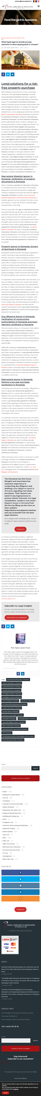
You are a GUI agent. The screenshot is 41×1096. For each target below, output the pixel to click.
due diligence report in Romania (11, 697)
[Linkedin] (22, 673)
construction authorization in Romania (18, 679)
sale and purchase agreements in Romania (14, 729)
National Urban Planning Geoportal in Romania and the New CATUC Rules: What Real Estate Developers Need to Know (20, 969)
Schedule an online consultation (20, 778)
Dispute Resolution (8, 807)
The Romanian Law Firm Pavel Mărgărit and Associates (18, 736)
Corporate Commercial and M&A (13, 804)
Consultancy (6, 801)
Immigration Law (8, 822)
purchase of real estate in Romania (12, 715)
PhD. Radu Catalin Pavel (11, 48)
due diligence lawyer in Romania (11, 694)
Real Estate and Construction (15, 38)
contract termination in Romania (11, 687)
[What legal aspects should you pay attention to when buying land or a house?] (20, 60)
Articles (3, 38)
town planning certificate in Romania (12, 740)
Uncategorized (7, 856)
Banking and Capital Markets (11, 795)
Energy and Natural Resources (12, 813)
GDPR (4, 819)
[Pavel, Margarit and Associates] (17, 6)
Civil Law (5, 798)
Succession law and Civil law (11, 850)
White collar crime (8, 859)
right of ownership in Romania (11, 114)
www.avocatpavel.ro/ (9, 668)
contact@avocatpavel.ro (23, 1)
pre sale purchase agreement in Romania (14, 704)
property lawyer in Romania (10, 711)
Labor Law (6, 834)
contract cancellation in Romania (11, 683)
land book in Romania (27, 701)
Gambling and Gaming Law (11, 816)
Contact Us (20, 529)
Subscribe (4, 1062)
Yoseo (35, 1072)
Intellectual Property (9, 828)
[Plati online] (10, 945)
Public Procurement (9, 844)
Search (3, 764)
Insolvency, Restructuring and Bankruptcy (15, 825)
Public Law (6, 841)
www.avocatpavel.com (8, 599)
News (4, 838)
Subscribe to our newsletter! (17, 617)
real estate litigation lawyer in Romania (13, 722)
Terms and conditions (20, 1078)
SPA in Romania (6, 733)
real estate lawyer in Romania (11, 304)
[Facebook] (18, 673)
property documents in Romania (11, 708)
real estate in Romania (8, 718)
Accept (5, 1093)
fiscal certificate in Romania (10, 701)
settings (15, 1089)
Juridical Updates (8, 831)
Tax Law (5, 853)
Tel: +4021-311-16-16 (10, 1027)
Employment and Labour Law (12, 810)
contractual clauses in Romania (11, 690)
